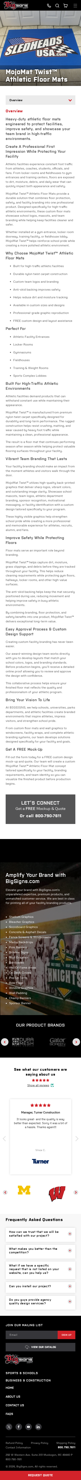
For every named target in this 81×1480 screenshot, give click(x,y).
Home (10, 1388)
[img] (40, 1080)
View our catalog (43, 1347)
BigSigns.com (24, 1466)
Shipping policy (65, 1442)
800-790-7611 (48, 815)
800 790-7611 (14, 1459)
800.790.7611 (66, 1447)
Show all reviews (38, 1085)
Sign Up (67, 1334)
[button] (57, 5)
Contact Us (15, 1405)
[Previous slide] (4, 1042)
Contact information (18, 1447)
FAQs (9, 1414)
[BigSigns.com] (24, 1190)
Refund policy (14, 1442)
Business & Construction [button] (28, 1380)
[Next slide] (76, 1042)
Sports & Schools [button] (22, 1373)
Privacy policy (39, 1442)
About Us (13, 1396)
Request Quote (40, 1475)
